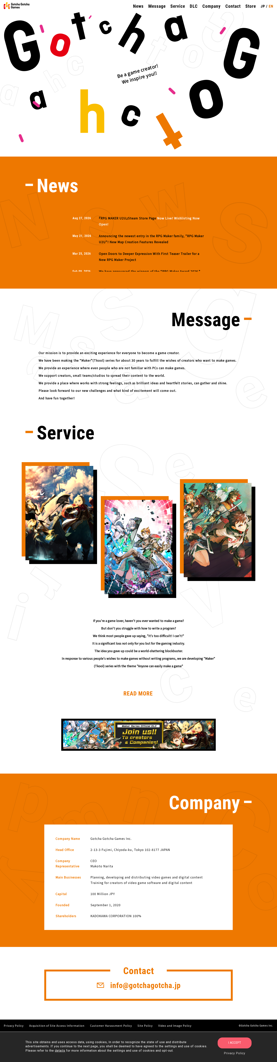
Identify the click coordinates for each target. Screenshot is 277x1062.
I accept (234, 1042)
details (60, 1050)
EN (271, 6)
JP (263, 6)
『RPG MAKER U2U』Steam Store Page (127, 218)
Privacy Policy (234, 1053)
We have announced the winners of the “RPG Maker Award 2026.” (149, 271)
